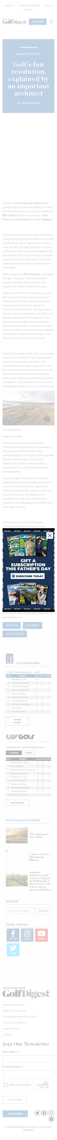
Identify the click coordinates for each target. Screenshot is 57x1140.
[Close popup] (49, 535)
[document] (28, 570)
